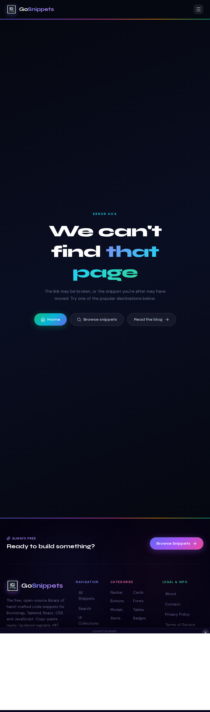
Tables (138, 609)
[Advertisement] (105, 671)
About (170, 593)
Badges (139, 618)
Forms (138, 601)
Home (53, 319)
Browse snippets (100, 319)
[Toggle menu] (198, 9)
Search (84, 608)
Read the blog (148, 319)
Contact (172, 604)
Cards (138, 592)
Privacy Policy (177, 614)
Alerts (115, 618)
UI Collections (88, 620)
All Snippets (86, 595)
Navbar (116, 592)
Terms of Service (180, 624)
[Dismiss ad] (205, 632)
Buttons (117, 601)
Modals (116, 609)
